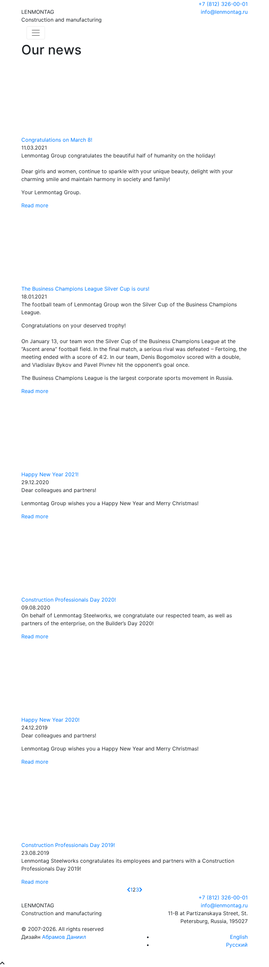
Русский (237, 944)
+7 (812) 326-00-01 (223, 4)
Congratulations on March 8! (56, 139)
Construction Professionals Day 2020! (68, 599)
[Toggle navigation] (36, 32)
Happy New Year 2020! (50, 719)
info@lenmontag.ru (224, 12)
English (239, 937)
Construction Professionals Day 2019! (68, 845)
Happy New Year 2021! (49, 474)
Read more (34, 205)
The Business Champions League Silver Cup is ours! (85, 288)
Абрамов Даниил (64, 937)
